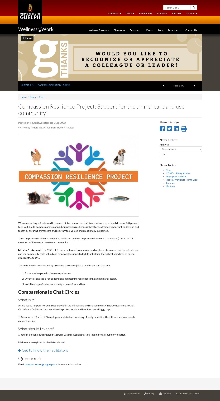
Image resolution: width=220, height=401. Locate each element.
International (145, 13)
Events (149, 30)
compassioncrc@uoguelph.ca (41, 364)
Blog (160, 30)
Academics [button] (115, 14)
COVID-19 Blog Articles (178, 173)
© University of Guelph (187, 393)
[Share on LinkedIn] (176, 128)
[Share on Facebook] (162, 128)
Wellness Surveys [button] (98, 30)
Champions (119, 30)
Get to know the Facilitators (45, 350)
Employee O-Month (176, 176)
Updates (170, 186)
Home (24, 97)
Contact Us (191, 30)
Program (170, 183)
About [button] (131, 14)
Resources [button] (173, 30)
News (33, 97)
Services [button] (192, 14)
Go (163, 154)
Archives (164, 144)
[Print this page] (184, 128)
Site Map (168, 395)
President (162, 13)
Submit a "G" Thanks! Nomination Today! (45, 85)
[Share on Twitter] (169, 128)
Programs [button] (135, 30)
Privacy (152, 395)
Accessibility (134, 395)
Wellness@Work (36, 29)
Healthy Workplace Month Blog (181, 179)
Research (178, 14)
